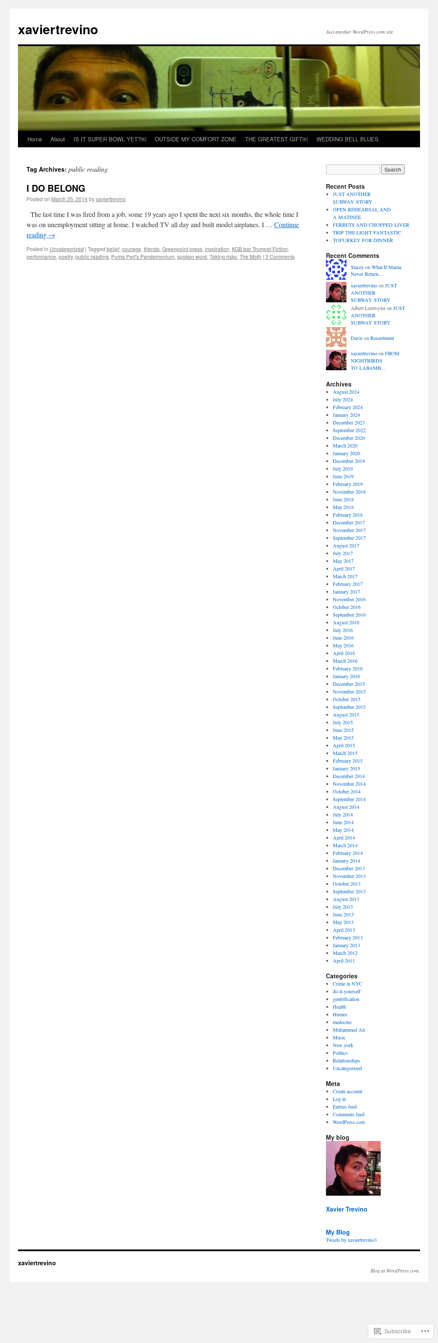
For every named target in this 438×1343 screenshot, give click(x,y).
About (57, 139)
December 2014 (349, 775)
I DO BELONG (56, 187)
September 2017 (349, 537)
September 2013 (349, 891)
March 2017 (345, 576)
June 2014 (343, 822)
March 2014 (345, 845)
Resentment (382, 337)
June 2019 (343, 476)
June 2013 (343, 914)
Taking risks (223, 256)
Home (34, 139)
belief (113, 248)
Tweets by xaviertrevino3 (351, 1239)
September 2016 (349, 614)
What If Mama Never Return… (376, 270)
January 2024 (346, 414)
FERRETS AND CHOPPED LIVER (371, 224)
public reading (92, 256)
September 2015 (349, 706)
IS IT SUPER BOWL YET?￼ (110, 139)
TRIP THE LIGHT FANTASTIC (367, 232)
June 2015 (343, 729)
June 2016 (343, 637)
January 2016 (346, 676)
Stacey (357, 266)
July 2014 (343, 814)
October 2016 (347, 606)
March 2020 (345, 445)
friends (152, 248)
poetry (66, 256)
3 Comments (280, 256)
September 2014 (349, 799)
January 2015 (346, 768)
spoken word (192, 256)
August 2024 (346, 391)
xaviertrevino (58, 29)
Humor (340, 1014)
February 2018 (348, 514)
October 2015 (347, 699)
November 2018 (349, 491)
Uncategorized (67, 248)
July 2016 (343, 629)
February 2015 (348, 760)
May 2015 (343, 737)
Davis (357, 337)
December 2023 (349, 422)
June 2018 (343, 499)
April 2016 (344, 653)
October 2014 (347, 791)
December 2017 (349, 522)
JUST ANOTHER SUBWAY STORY (374, 292)
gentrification (346, 998)
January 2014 (346, 860)
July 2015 (343, 722)
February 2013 (348, 937)
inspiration (217, 248)
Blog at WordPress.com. (395, 1270)
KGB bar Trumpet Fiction (260, 248)
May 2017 (343, 560)
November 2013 (349, 875)
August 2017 (346, 545)
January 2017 (346, 591)
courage (131, 248)
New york (343, 1045)
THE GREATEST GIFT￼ (276, 139)
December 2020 (349, 437)
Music (339, 1037)
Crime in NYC (347, 983)
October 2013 (347, 883)
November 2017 (349, 530)
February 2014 (348, 852)
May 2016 (343, 645)
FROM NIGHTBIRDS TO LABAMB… (375, 360)
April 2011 (344, 960)
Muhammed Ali (349, 1029)
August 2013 (346, 898)
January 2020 (346, 453)
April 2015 (344, 745)
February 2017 (348, 583)
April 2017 (344, 568)
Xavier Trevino (346, 1209)
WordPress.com (349, 1121)
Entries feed (345, 1106)
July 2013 (343, 906)
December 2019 (349, 460)
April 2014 (344, 837)
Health (339, 1006)
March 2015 (345, 752)
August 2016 (346, 622)
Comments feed (348, 1114)
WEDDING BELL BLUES (348, 139)
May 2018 (343, 506)
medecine (342, 1021)
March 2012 (345, 952)
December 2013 (349, 868)
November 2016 (349, 599)
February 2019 (348, 483)
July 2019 (343, 468)
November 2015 (349, 691)
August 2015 (346, 714)
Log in (339, 1098)
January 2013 (346, 945)
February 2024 (348, 407)
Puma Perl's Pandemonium (143, 256)
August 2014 (346, 806)
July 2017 (343, 553)
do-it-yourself (347, 991)
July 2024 (343, 399)
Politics (340, 1052)
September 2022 (349, 430)
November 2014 (349, 783)
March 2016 (345, 660)
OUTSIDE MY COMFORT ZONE (196, 139)
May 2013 (343, 922)
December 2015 (349, 683)
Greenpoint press (182, 248)
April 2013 (344, 929)
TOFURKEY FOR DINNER (363, 240)
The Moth (250, 256)
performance (41, 256)
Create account (347, 1091)
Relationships (346, 1060)
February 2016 (348, 668)
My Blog (338, 1232)
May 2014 (343, 829)
